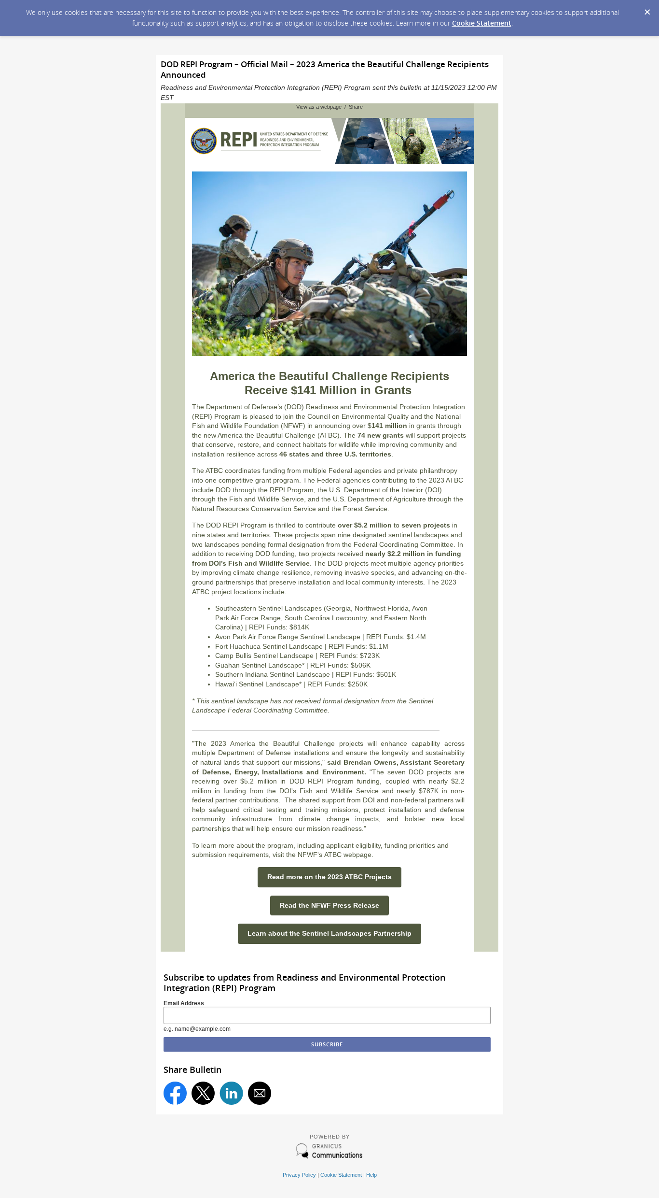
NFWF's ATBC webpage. (335, 854)
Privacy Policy (299, 1175)
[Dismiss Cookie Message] (647, 9)
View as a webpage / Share (329, 107)
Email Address (184, 1003)
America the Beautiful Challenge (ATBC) (279, 435)
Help (371, 1175)
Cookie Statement (481, 23)
